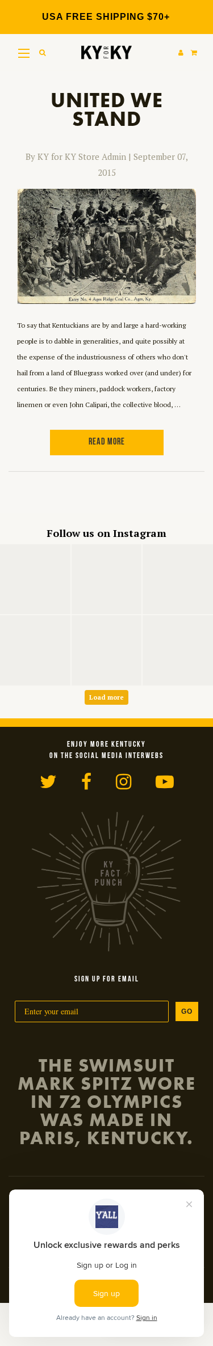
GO (187, 1011)
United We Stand (107, 109)
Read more (107, 442)
